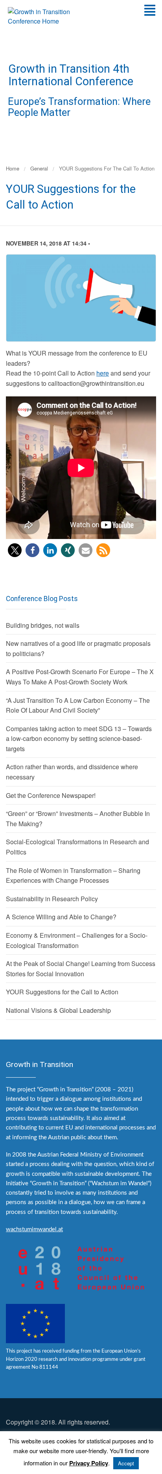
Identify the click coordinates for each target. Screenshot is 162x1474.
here (102, 373)
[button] (15, 550)
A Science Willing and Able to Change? (61, 916)
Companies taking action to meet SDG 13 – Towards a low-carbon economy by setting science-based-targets (79, 738)
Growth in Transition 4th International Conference (70, 75)
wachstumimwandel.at (34, 1229)
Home (12, 168)
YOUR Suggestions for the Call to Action (62, 991)
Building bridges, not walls (42, 625)
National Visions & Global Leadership (58, 1010)
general (39, 168)
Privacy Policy (88, 1463)
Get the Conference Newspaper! (51, 795)
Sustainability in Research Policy (52, 898)
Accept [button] (126, 1463)
